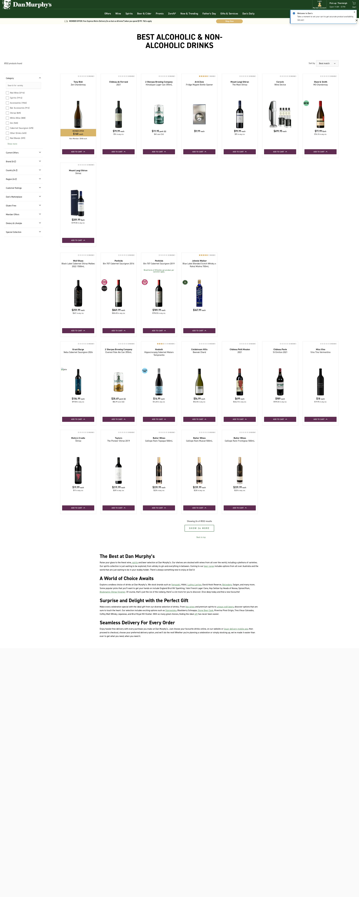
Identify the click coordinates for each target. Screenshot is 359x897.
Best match (324, 63)
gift (196, 614)
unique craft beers (225, 606)
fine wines (190, 606)
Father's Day (209, 13)
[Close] (354, 12)
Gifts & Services (229, 13)
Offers (107, 13)
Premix (160, 13)
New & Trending (189, 13)
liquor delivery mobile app (236, 628)
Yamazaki (175, 584)
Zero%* (172, 13)
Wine (118, 13)
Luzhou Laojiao (194, 584)
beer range (209, 566)
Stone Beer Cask (205, 610)
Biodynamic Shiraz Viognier (112, 591)
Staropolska (170, 610)
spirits (135, 562)
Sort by (312, 63)
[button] (319, 4)
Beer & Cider (144, 13)
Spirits (129, 13)
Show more (12, 144)
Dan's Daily (248, 13)
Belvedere (227, 584)
